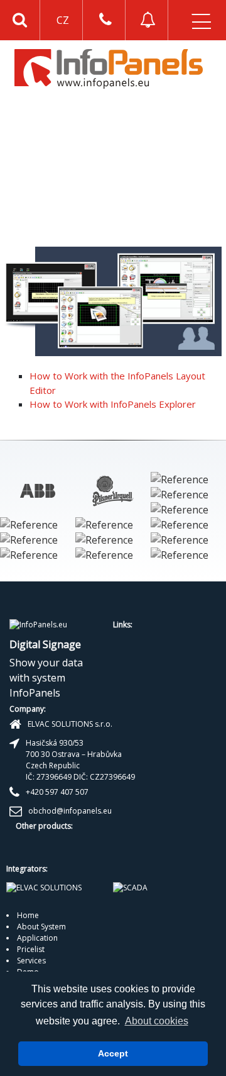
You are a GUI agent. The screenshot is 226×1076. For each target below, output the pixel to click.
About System (41, 926)
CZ (62, 20)
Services (31, 960)
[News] (148, 20)
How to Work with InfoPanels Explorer (113, 404)
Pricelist (31, 949)
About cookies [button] (156, 1021)
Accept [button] (113, 1053)
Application (37, 938)
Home (28, 915)
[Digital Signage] (108, 68)
